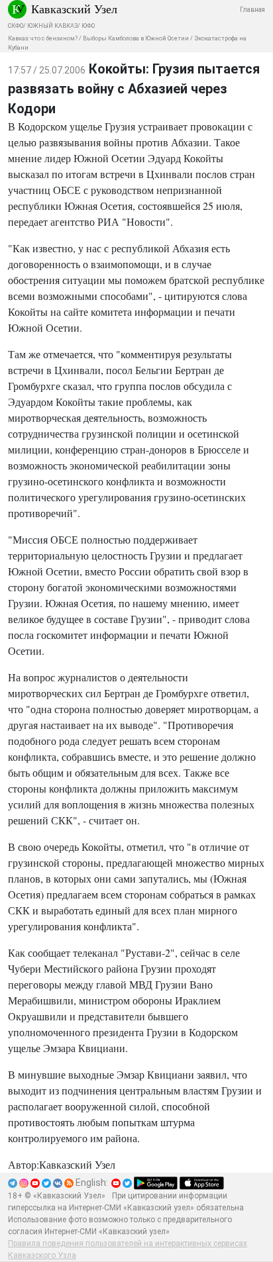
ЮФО (88, 26)
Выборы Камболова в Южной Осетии (136, 38)
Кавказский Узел (74, 9)
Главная (252, 9)
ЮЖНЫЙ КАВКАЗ (52, 26)
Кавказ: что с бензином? (43, 38)
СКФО (15, 26)
